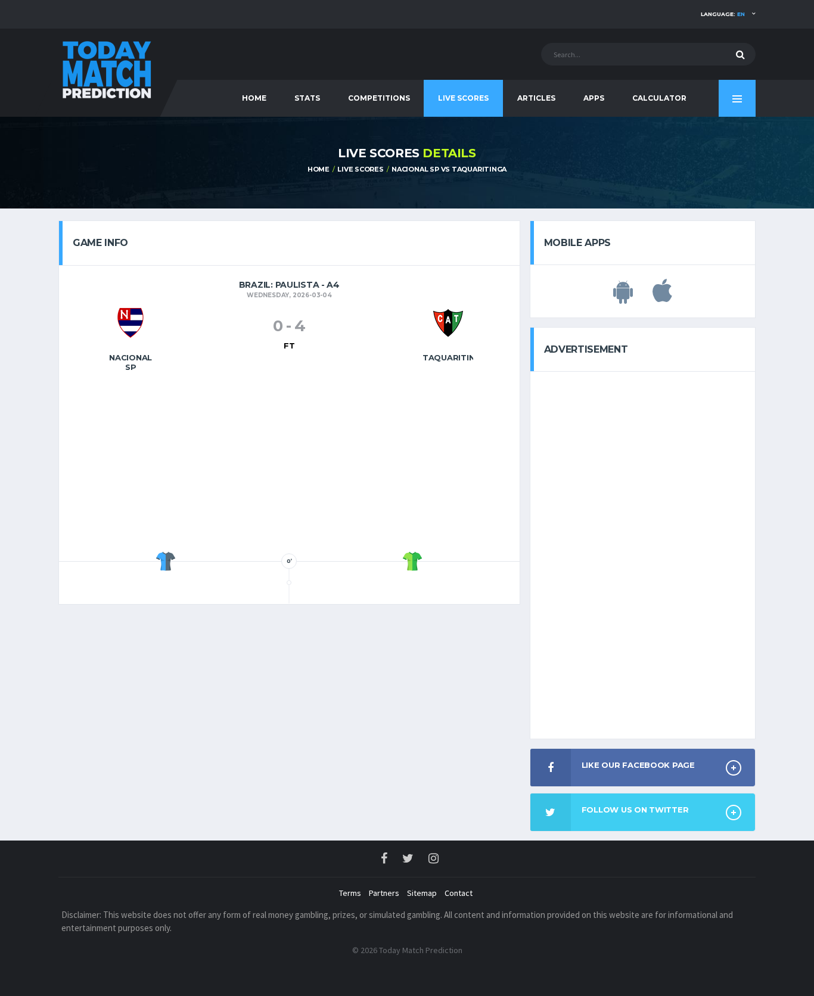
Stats (307, 98)
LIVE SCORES (360, 169)
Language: (723, 14)
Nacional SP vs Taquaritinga (449, 169)
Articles (536, 98)
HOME (254, 98)
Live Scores (463, 98)
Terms (350, 893)
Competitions (379, 98)
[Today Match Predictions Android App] (623, 297)
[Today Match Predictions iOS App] (662, 297)
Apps (593, 98)
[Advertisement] (289, 465)
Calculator (659, 98)
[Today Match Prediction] (106, 67)
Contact (459, 893)
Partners (384, 893)
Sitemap (422, 893)
